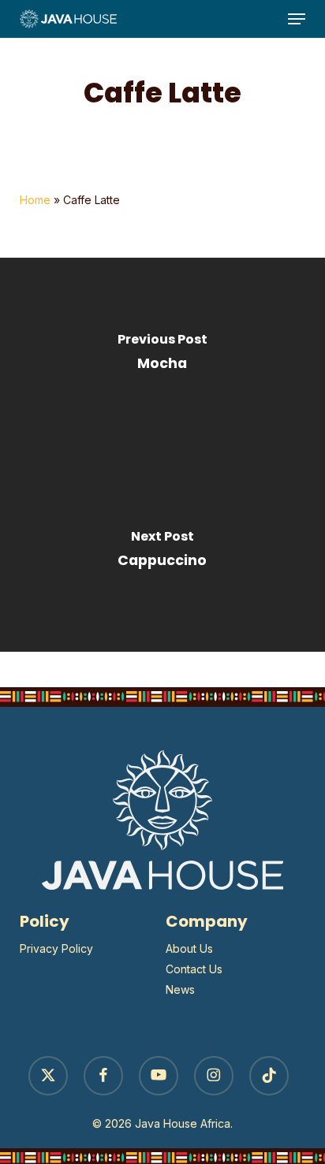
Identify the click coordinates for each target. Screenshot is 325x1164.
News (180, 989)
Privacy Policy (56, 948)
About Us (189, 948)
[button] (296, 19)
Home (35, 199)
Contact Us (194, 969)
